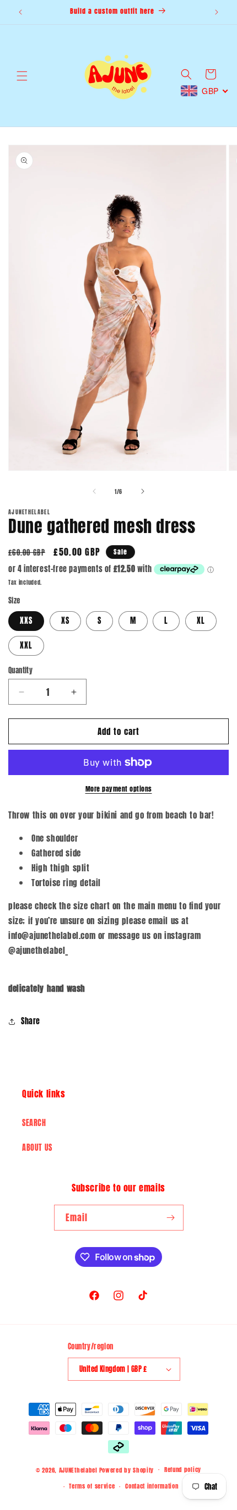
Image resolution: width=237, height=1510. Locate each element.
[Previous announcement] (20, 12)
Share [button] (30, 1021)
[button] (22, 76)
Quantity (20, 670)
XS (65, 621)
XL (201, 621)
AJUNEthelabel (78, 1469)
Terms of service (92, 1486)
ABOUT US (37, 1148)
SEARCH (34, 1123)
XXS (26, 621)
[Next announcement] (216, 12)
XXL (26, 645)
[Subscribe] (171, 1218)
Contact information (151, 1486)
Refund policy (182, 1469)
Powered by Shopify (126, 1469)
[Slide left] (94, 491)
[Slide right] (143, 491)
